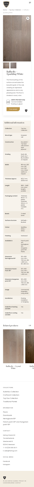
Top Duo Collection (15, 10)
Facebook (6, 461)
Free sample (13, 109)
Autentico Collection (11, 392)
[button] (27, 18)
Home (5, 10)
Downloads (7, 415)
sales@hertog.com (10, 451)
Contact (18, 483)
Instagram (6, 464)
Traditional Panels (10, 401)
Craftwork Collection (11, 395)
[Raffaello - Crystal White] (13, 346)
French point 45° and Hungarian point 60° (15, 423)
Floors (5, 412)
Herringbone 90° (9, 418)
